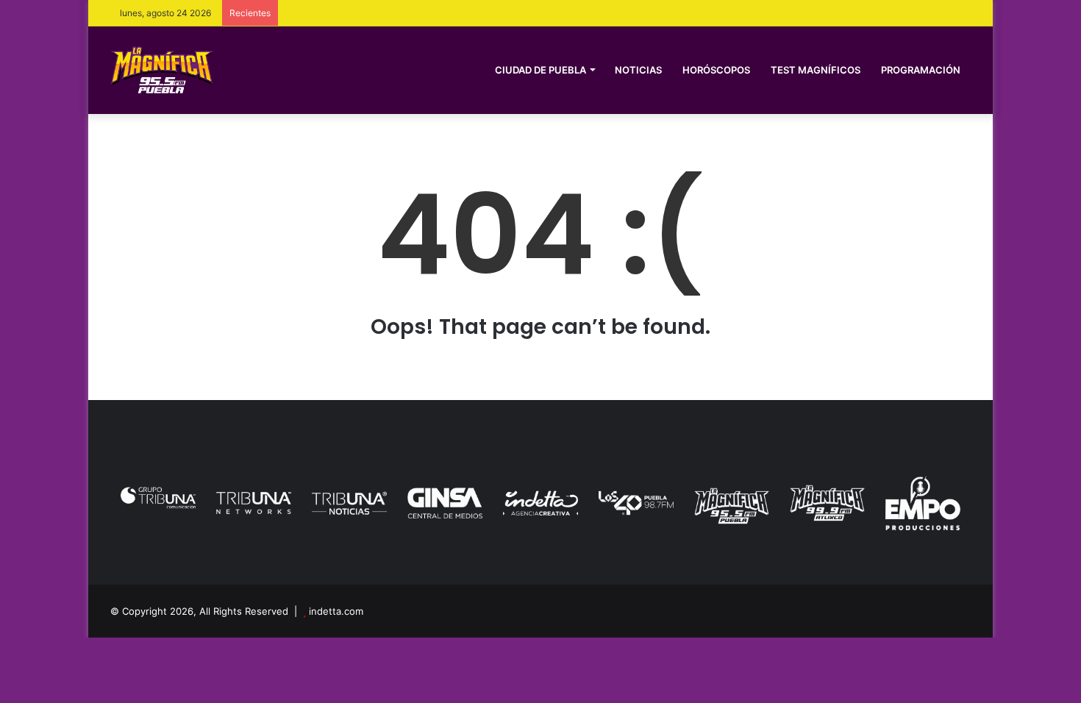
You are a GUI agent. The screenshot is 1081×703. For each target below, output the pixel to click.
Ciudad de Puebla (540, 70)
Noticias (638, 70)
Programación (920, 70)
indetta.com (336, 611)
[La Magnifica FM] (161, 69)
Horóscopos (716, 70)
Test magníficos (815, 70)
